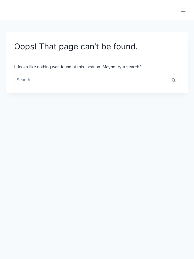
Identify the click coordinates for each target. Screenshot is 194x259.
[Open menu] (183, 10)
